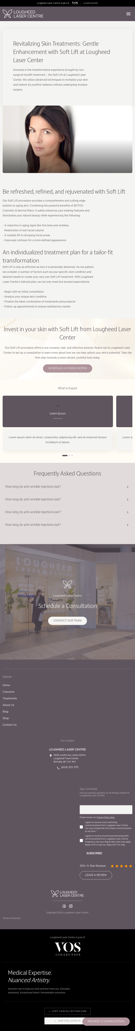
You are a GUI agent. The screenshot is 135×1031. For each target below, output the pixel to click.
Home (6, 685)
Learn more (90, 3)
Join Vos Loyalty (67, 1021)
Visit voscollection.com (67, 1011)
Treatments (10, 698)
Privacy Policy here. (106, 817)
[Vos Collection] (75, 3)
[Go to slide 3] (72, 455)
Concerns (8, 692)
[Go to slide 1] (65, 455)
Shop (6, 718)
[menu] (128, 14)
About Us (8, 705)
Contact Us (9, 725)
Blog (5, 711)
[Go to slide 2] (69, 455)
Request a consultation (106, 1021)
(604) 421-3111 (69, 767)
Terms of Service (12, 918)
